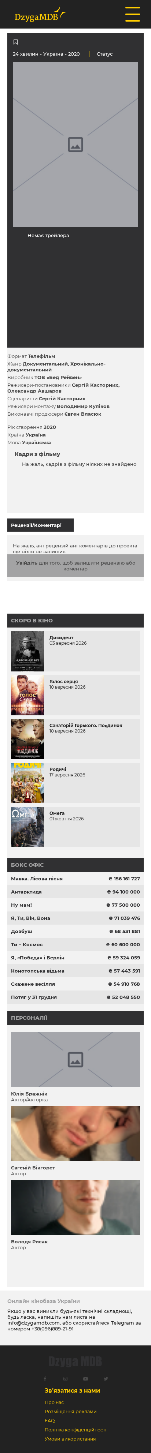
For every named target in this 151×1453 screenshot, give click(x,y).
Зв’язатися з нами (72, 1390)
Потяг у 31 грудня (34, 997)
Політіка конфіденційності (75, 1430)
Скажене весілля (33, 984)
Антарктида (26, 892)
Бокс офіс (27, 865)
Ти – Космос (27, 944)
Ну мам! (21, 905)
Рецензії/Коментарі (36, 525)
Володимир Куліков (83, 406)
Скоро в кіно (32, 620)
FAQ (50, 1420)
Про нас (54, 1402)
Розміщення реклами (71, 1411)
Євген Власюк (83, 414)
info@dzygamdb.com (33, 1323)
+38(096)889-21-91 (53, 1329)
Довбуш (21, 931)
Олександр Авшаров (34, 391)
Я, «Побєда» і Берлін (38, 957)
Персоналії (29, 1018)
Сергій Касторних (95, 385)
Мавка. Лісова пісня (37, 878)
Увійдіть (26, 563)
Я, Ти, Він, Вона (30, 918)
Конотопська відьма (38, 971)
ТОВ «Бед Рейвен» (58, 377)
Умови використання (70, 1439)
